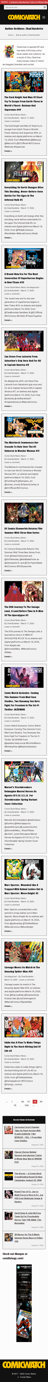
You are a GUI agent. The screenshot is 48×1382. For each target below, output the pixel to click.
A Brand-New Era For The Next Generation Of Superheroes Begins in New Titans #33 (23, 278)
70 (15, 1105)
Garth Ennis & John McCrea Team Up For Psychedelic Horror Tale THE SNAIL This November (27, 1218)
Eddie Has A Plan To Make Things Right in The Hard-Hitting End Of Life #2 (22, 1046)
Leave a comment (12, 121)
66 (22, 1101)
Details (7, 151)
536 (27, 1105)
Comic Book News (12, 115)
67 (29, 1101)
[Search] (45, 7)
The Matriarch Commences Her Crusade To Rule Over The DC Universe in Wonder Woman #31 (22, 447)
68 (35, 1101)
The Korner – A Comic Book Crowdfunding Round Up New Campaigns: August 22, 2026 (28, 1177)
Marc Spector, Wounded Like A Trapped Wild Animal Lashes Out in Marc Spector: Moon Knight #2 (23, 889)
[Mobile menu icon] (43, 17)
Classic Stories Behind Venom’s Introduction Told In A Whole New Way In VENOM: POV (28, 1157)
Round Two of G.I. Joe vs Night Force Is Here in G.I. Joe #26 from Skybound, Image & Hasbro (28, 1196)
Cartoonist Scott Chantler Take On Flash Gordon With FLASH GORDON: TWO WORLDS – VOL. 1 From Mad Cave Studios (28, 1134)
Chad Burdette (34, 28)
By (11, 118)
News (23, 115)
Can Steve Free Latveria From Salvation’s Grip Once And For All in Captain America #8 (22, 361)
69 (41, 1101)
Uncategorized (33, 287)
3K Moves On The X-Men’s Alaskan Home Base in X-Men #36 (28, 1238)
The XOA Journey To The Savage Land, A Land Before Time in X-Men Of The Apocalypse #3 (23, 611)
